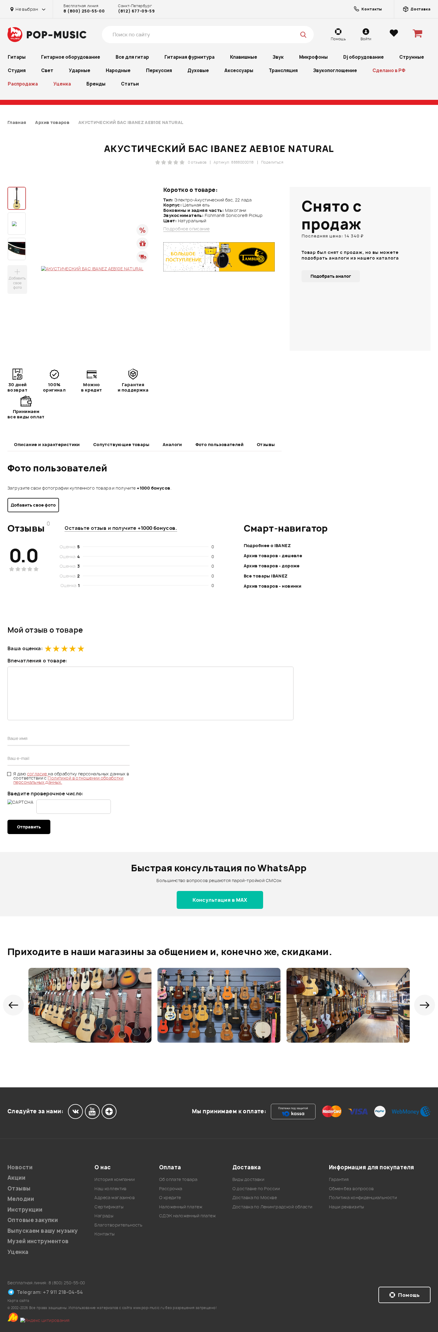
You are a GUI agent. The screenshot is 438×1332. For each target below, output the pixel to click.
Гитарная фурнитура (189, 57)
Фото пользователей (219, 444)
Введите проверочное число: (45, 794)
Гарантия (339, 1179)
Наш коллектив (110, 1188)
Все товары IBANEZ (266, 576)
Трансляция (283, 70)
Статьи (130, 84)
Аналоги (172, 444)
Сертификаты (108, 1207)
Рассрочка (170, 1188)
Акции (16, 1178)
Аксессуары (238, 70)
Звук (278, 57)
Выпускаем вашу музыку (42, 1231)
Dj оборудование (363, 57)
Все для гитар (132, 57)
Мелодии (20, 1199)
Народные (118, 70)
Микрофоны (313, 57)
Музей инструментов (38, 1241)
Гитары (17, 57)
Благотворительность (118, 1225)
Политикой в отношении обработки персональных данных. (68, 780)
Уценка (62, 84)
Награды (103, 1215)
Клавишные (243, 57)
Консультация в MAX (219, 900)
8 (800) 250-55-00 (84, 11)
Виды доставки (248, 1179)
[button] (13, 1005)
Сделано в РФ (389, 70)
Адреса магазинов (114, 1197)
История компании (114, 1179)
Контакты (104, 1234)
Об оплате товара (178, 1179)
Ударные (79, 70)
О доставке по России (256, 1188)
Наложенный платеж (180, 1207)
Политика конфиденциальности (363, 1197)
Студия (17, 70)
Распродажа (23, 84)
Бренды (95, 84)
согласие (37, 774)
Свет (47, 70)
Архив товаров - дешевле (273, 555)
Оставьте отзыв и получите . (121, 528)
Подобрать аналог (330, 276)
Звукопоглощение (335, 70)
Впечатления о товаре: (37, 661)
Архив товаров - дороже (272, 566)
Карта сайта (18, 1300)
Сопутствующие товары (121, 444)
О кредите (170, 1197)
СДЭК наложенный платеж (187, 1215)
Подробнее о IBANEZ (267, 545)
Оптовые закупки (32, 1220)
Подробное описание (186, 229)
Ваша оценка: (25, 648)
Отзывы (266, 444)
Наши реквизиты (346, 1207)
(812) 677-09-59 (136, 11)
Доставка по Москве (254, 1197)
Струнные (411, 57)
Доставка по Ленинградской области (272, 1207)
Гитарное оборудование (70, 57)
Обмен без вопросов (351, 1188)
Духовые (198, 70)
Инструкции (24, 1209)
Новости (19, 1167)
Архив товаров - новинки (273, 586)
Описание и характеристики (47, 444)
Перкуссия (159, 70)
